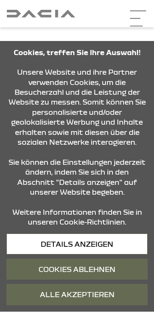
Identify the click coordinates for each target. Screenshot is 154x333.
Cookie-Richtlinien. (92, 222)
